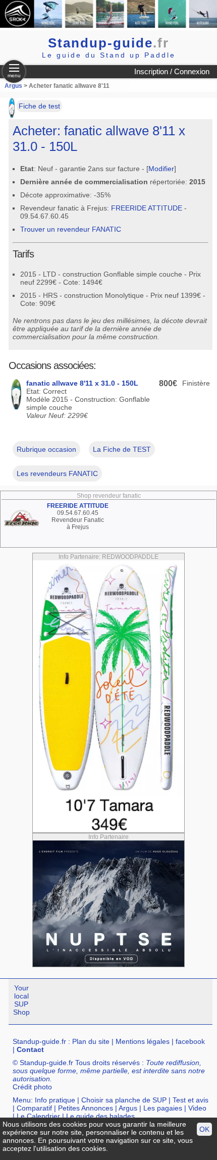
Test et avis (190, 1100)
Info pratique (55, 1100)
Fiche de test (39, 106)
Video (197, 1108)
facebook (190, 1041)
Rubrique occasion (46, 449)
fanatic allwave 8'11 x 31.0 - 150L (82, 383)
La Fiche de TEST (122, 449)
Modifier (161, 169)
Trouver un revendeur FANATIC (70, 229)
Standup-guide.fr (39, 1041)
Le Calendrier (38, 1116)
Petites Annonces (85, 1108)
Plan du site (91, 1041)
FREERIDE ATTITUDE (146, 208)
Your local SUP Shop (21, 1000)
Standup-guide (108, 42)
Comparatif (34, 1108)
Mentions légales (143, 1041)
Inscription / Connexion (171, 71)
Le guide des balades (100, 1116)
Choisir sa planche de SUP (124, 1100)
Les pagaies (162, 1108)
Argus (13, 85)
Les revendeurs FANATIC (57, 473)
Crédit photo (32, 1087)
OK (204, 1129)
